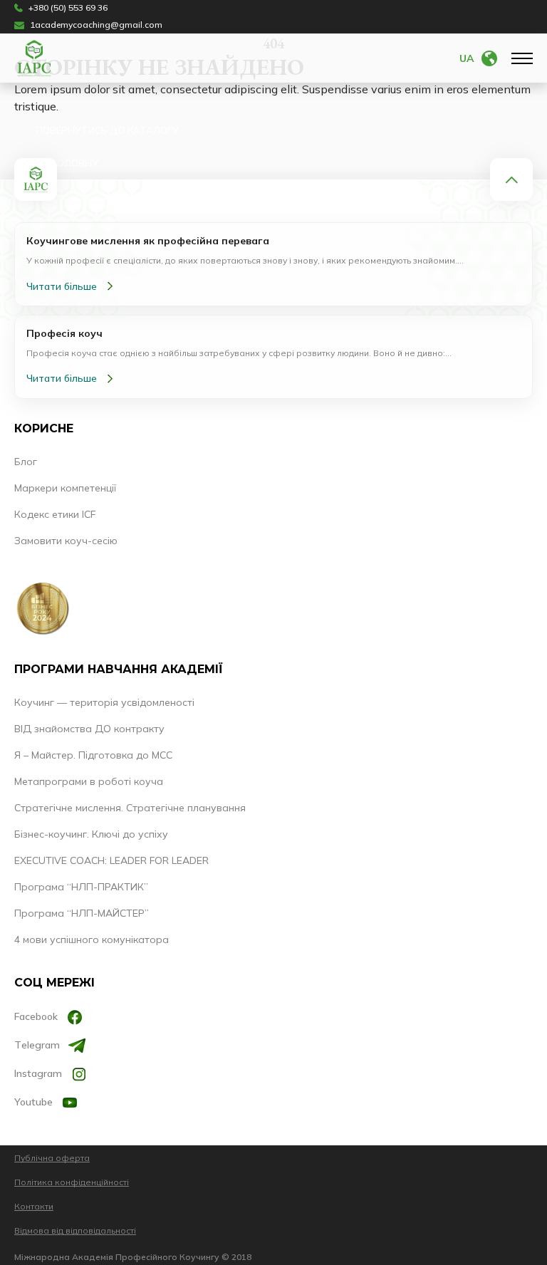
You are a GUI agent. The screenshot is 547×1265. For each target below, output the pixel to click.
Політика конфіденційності (71, 1182)
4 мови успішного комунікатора (91, 939)
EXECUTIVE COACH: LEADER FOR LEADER (111, 860)
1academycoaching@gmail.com (96, 25)
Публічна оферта (52, 1157)
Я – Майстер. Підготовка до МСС (93, 755)
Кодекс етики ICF (54, 514)
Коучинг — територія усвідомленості (104, 702)
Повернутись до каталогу (107, 130)
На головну (67, 163)
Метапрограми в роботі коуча (88, 781)
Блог (25, 461)
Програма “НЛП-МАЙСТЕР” (81, 913)
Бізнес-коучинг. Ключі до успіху (91, 834)
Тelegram (37, 1044)
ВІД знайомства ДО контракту (89, 728)
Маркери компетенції (65, 487)
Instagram (38, 1073)
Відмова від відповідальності (75, 1230)
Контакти (33, 1206)
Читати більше (61, 286)
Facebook (36, 1016)
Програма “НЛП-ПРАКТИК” (81, 886)
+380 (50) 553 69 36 (68, 8)
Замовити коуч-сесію (66, 540)
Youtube (33, 1101)
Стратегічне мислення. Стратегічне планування (130, 807)
